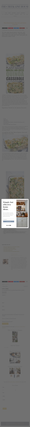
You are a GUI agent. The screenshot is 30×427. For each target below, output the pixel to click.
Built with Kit (8, 225)
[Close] (27, 200)
